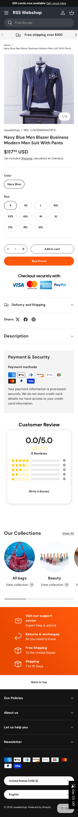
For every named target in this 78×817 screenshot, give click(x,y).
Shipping (26, 158)
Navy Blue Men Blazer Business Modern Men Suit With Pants (37, 48)
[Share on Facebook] (26, 319)
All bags (19, 578)
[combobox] (39, 22)
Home (7, 45)
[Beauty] (54, 557)
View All (68, 533)
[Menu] (6, 12)
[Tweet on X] (18, 319)
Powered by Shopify (39, 807)
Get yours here (56, 3)
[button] (71, 12)
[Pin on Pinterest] (34, 319)
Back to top (39, 682)
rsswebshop (12, 130)
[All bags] (19, 557)
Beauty (54, 578)
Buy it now (39, 261)
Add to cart (52, 249)
